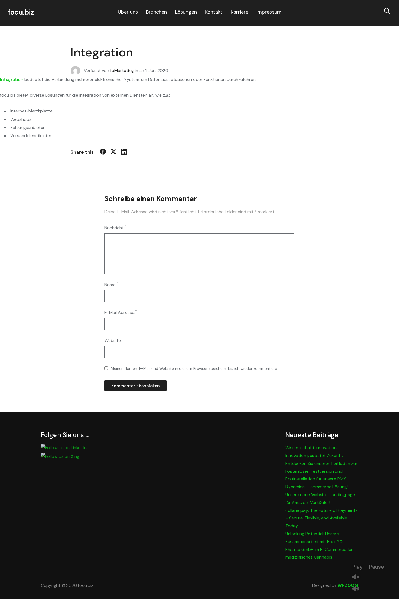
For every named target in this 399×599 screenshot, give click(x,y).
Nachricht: (115, 227)
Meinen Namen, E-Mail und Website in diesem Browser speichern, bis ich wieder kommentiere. (194, 368)
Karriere (239, 12)
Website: (113, 340)
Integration (11, 79)
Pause (376, 566)
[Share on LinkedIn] (124, 153)
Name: (111, 284)
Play (357, 566)
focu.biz (21, 12)
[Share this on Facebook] (103, 153)
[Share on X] (113, 153)
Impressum (268, 12)
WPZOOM (348, 585)
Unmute (357, 577)
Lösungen (186, 12)
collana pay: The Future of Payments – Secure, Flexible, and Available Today (321, 518)
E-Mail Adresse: (120, 312)
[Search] (387, 10)
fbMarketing (122, 70)
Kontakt (214, 12)
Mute (357, 589)
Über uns (128, 12)
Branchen (156, 12)
